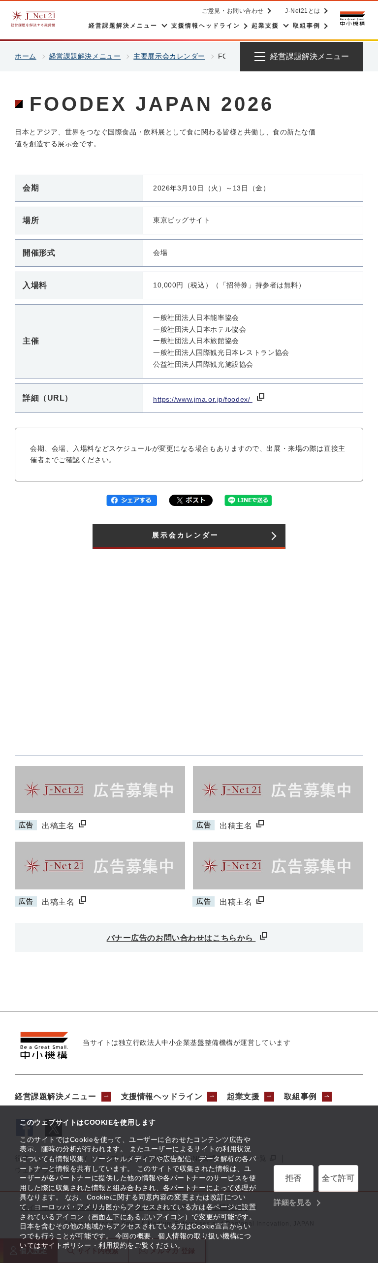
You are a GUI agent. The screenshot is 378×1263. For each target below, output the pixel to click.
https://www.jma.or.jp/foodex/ (202, 399)
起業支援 (243, 1096)
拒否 (293, 1178)
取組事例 (300, 1096)
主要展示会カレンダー (169, 56)
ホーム (25, 56)
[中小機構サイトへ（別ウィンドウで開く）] (352, 18)
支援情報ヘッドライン (162, 1096)
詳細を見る (293, 1202)
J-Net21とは (302, 10)
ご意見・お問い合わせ (233, 10)
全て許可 (338, 1178)
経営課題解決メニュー (85, 56)
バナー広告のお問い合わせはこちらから (181, 938)
